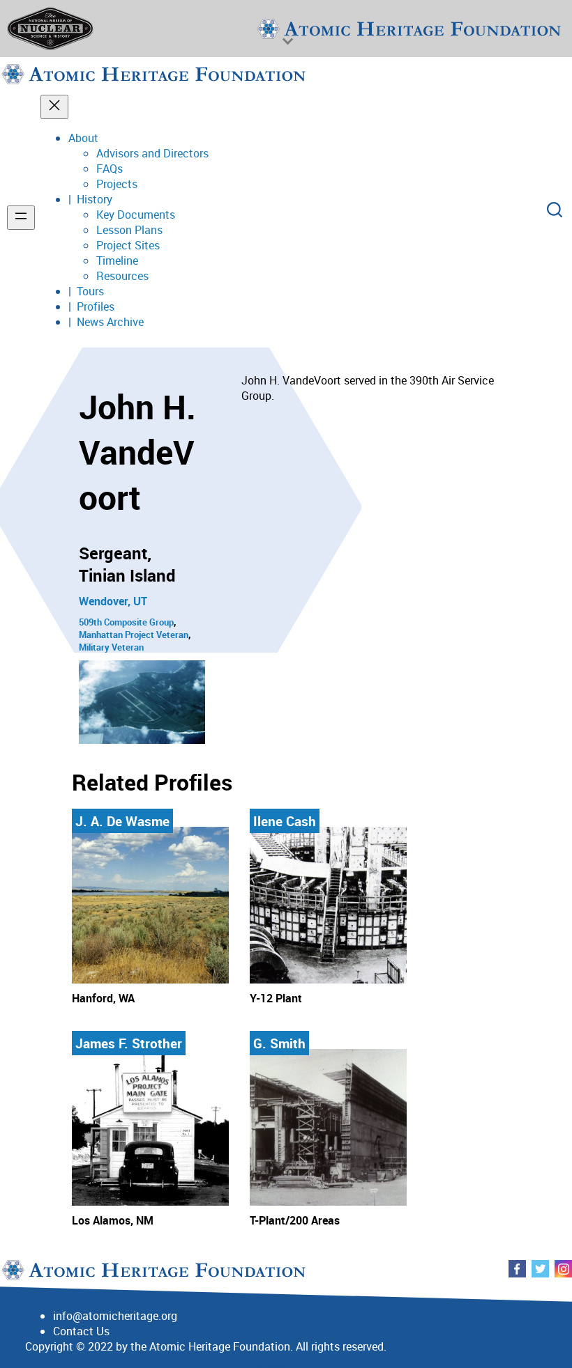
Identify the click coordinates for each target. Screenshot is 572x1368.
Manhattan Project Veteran (133, 634)
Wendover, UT (113, 601)
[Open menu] (21, 217)
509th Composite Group (126, 622)
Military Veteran (111, 647)
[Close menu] (54, 107)
